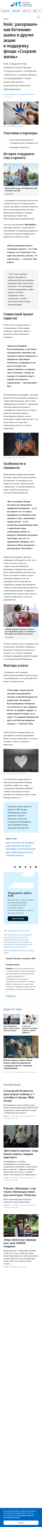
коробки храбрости (24, 942)
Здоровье (22, 1267)
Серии (6, 19)
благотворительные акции (18, 935)
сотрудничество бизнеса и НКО (15, 947)
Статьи (6, 1178)
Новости (7, 1116)
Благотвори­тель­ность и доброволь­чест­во (19, 94)
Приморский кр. (24, 931)
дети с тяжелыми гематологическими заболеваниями (18, 937)
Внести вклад (18, 919)
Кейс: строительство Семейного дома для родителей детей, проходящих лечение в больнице (20, 846)
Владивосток (12, 931)
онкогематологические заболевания (18, 944)
